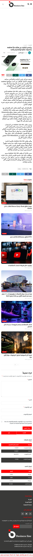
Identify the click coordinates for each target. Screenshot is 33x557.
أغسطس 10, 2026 (28, 329)
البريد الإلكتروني (27, 407)
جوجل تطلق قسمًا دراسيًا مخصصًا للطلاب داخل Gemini (18, 207)
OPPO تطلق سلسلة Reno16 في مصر (21, 237)
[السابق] (18, 365)
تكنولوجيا (25, 45)
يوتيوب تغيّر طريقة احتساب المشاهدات (20, 265)
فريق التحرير (21, 53)
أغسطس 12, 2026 (28, 298)
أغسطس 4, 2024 (11, 53)
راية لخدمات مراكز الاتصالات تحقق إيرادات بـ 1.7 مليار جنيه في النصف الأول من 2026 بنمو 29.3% (17, 295)
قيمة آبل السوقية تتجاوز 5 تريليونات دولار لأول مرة (18, 356)
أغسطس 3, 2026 (28, 359)
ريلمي (19, 169)
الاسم (30, 400)
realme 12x (25, 169)
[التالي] (15, 365)
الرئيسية (30, 45)
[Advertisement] (16, 25)
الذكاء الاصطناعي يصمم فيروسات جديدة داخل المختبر (18, 325)
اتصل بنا (30, 499)
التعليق (29, 380)
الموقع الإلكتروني (28, 414)
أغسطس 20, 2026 (28, 210)
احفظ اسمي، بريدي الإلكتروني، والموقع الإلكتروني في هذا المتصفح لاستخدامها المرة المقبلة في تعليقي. (18, 422)
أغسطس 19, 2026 (28, 239)
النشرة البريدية (28, 502)
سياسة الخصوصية (27, 505)
